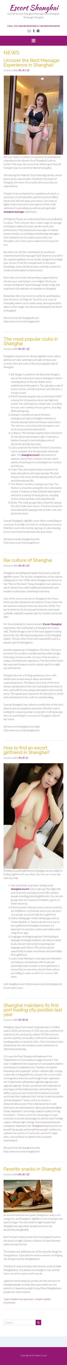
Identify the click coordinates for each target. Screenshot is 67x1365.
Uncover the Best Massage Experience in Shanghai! (32, 63)
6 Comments (9, 1302)
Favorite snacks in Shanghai (32, 1169)
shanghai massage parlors (22, 1299)
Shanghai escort (40, 1125)
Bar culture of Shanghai (28, 560)
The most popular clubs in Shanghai (31, 341)
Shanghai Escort (39, 1355)
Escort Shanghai (33, 7)
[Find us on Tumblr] (34, 31)
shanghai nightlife (43, 1299)
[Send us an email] (29, 31)
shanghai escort (30, 454)
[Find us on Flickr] (38, 31)
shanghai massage (14, 211)
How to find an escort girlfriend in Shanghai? (27, 750)
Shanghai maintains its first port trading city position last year (33, 1010)
